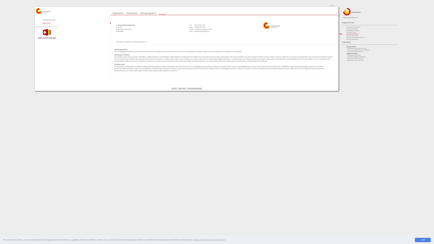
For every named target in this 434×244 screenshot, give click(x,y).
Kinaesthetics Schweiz (352, 29)
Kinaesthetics (132, 13)
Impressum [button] (182, 88)
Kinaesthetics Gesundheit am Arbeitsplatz (358, 50)
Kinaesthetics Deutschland (353, 27)
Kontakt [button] (174, 88)
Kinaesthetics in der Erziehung (355, 60)
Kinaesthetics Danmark (352, 36)
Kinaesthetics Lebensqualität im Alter (357, 48)
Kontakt (162, 14)
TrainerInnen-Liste (49, 20)
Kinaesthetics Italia (351, 32)
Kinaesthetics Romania (352, 34)
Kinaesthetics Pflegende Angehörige (356, 57)
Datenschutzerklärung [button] (194, 88)
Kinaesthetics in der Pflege (354, 55)
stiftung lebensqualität (352, 39)
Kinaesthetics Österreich (352, 30)
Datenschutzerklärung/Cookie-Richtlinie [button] (209, 240)
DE (332, 5)
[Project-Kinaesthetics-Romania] (46, 34)
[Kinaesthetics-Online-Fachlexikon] (352, 12)
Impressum (47, 23)
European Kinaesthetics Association (355, 37)
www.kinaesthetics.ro (201, 31)
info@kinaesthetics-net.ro (203, 29)
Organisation (118, 13)
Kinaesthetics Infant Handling (355, 58)
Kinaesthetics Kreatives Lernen (355, 51)
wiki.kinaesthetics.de (350, 17)
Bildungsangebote (148, 13)
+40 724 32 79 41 (199, 25)
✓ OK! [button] (422, 240)
